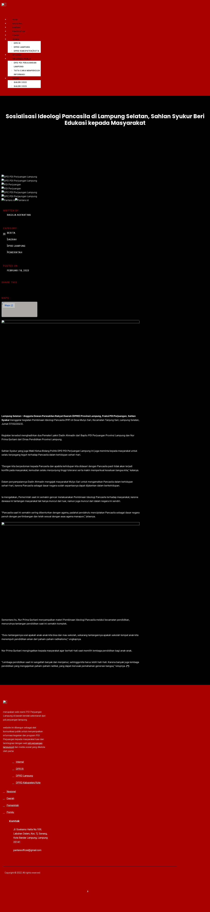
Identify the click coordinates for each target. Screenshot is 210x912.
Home (15, 19)
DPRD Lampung (22, 47)
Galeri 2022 (20, 82)
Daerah (16, 27)
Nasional (17, 23)
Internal (17, 55)
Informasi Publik (21, 58)
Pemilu (15, 35)
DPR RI (17, 43)
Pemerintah (18, 31)
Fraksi (15, 39)
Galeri (15, 78)
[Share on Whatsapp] (14, 288)
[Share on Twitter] (8, 288)
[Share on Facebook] (3, 288)
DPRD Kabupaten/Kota (26, 51)
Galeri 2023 (20, 86)
